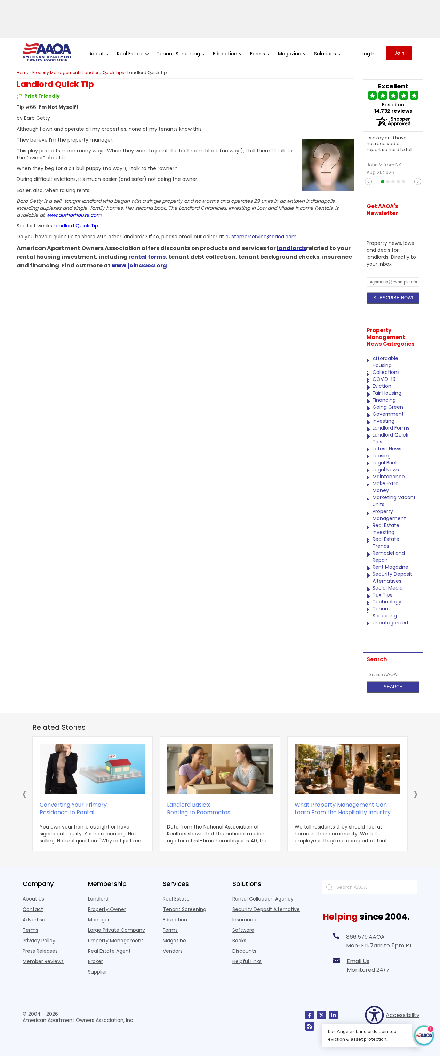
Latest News (387, 448)
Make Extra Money (386, 487)
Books (239, 940)
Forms (170, 930)
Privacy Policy (39, 940)
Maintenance (389, 476)
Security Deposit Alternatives (392, 577)
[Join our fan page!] (309, 1015)
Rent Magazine (390, 566)
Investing (383, 420)
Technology (387, 601)
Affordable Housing (385, 362)
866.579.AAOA (365, 937)
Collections (386, 372)
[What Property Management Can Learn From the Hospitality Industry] (347, 769)
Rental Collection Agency (263, 898)
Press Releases (40, 950)
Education (175, 919)
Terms (30, 930)
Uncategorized (390, 622)
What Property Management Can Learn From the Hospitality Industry (343, 808)
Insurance (244, 919)
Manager (99, 919)
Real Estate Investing (386, 529)
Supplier (97, 971)
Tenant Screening (385, 612)
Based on (393, 108)
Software (243, 930)
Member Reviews (43, 961)
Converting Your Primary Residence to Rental (73, 808)
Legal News (386, 469)
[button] (24, 794)
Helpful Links (247, 961)
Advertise (34, 919)
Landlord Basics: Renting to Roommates (198, 808)
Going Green (388, 406)
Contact (33, 909)
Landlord (98, 898)
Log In (369, 53)
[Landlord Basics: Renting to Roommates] (220, 769)
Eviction (382, 386)
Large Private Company (116, 930)
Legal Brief (385, 462)
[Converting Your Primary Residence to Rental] (92, 769)
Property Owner (107, 909)
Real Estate (176, 898)
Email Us (358, 961)
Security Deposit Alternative (266, 909)
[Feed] (309, 1026)
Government (388, 413)
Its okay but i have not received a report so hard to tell (390, 144)
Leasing (382, 455)
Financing (384, 400)
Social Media (388, 587)
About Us (33, 898)
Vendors (173, 950)
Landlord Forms (391, 427)
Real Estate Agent (109, 950)
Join (399, 52)
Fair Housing (387, 393)
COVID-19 (384, 379)
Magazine (174, 940)
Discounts (244, 950)
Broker (95, 961)
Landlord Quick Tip (76, 225)
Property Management (389, 515)
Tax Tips (382, 594)
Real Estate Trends (386, 543)
